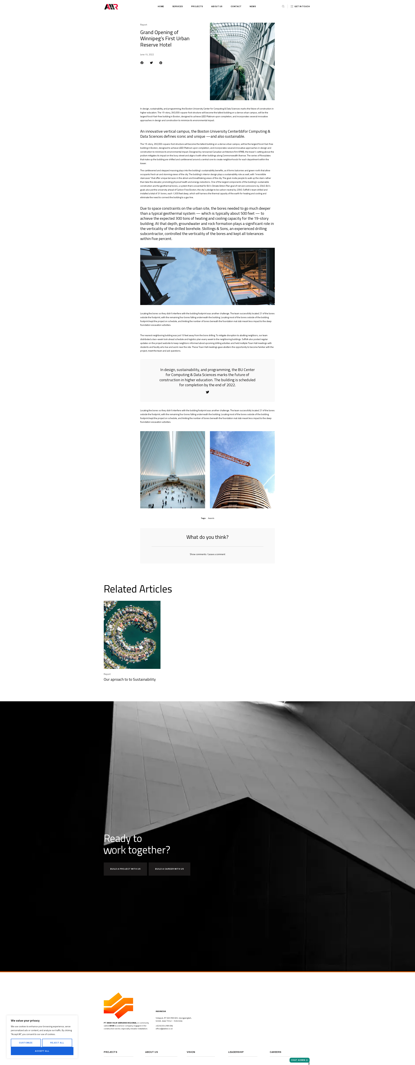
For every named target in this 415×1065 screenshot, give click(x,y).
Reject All (57, 1043)
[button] (142, 62)
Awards (211, 518)
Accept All (42, 1051)
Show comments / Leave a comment (207, 554)
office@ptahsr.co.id (164, 1028)
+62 (158, 1025)
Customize (26, 1043)
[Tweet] (207, 392)
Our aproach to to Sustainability (130, 679)
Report (143, 24)
